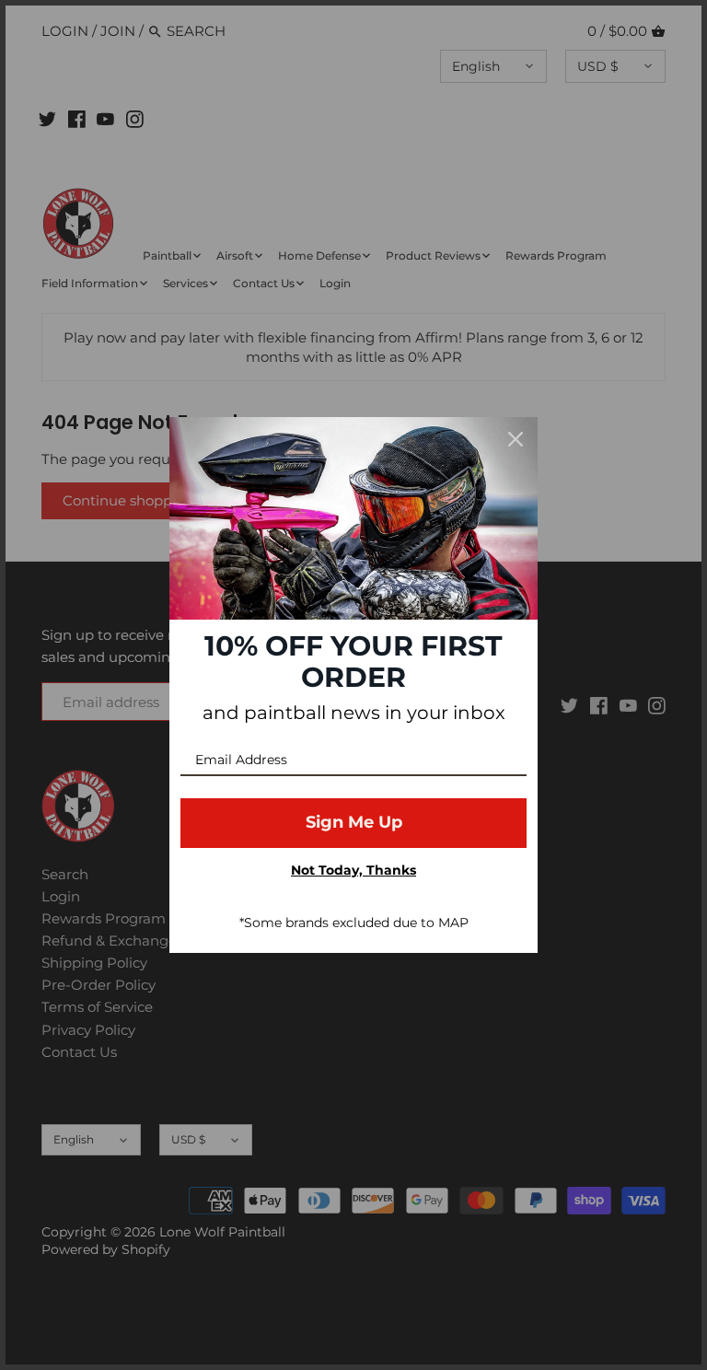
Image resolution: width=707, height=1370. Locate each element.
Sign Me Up (354, 822)
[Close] (515, 439)
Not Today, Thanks (353, 870)
